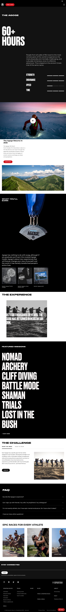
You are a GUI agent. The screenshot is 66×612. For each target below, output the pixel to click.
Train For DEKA (20, 595)
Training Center (20, 591)
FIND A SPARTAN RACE (43, 593)
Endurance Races (7, 593)
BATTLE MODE (20, 386)
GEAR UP (6, 470)
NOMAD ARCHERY (15, 361)
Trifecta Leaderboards (8, 601)
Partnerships (57, 591)
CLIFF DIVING (19, 376)
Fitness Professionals (21, 593)
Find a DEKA (41, 599)
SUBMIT (4, 572)
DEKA (4, 606)
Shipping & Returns (58, 599)
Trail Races (5, 591)
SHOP (31, 588)
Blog (38, 588)
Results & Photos (7, 599)
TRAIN (18, 588)
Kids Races (5, 595)
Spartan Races (8, 588)
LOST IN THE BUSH (18, 419)
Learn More (8, 161)
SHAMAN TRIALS (13, 400)
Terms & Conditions (51, 610)
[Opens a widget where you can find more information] (61, 609)
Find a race (10, 4)
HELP (55, 595)
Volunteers (5, 597)
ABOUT (56, 588)
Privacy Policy (41, 610)
